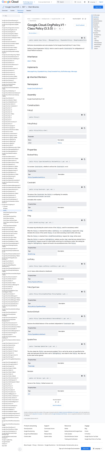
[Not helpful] (85, 19)
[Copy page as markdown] (59, 28)
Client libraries (33, 7)
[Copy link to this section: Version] (34, 371)
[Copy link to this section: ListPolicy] (36, 259)
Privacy (34, 445)
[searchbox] (11, 15)
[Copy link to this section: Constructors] (41, 105)
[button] (10, 205)
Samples (28, 10)
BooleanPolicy (40, 177)
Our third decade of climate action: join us (67, 445)
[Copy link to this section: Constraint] (37, 183)
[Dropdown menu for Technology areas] (35, 2)
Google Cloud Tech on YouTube (93, 439)
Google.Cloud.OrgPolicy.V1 (35, 88)
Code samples (68, 434)
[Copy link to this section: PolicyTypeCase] (41, 287)
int (29, 394)
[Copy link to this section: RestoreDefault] (40, 312)
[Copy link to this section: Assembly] (37, 95)
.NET (23, 7)
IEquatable (40, 71)
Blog (86, 428)
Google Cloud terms (50, 445)
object (29, 61)
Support (46, 431)
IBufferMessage (65, 71)
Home (28, 18)
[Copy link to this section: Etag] (32, 216)
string (30, 210)
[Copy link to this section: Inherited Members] (48, 77)
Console (79, 2)
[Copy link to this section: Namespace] (39, 84)
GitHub (66, 428)
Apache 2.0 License (37, 414)
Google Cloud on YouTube (91, 436)
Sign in (101, 2)
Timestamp (31, 366)
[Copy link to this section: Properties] (39, 150)
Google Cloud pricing (29, 431)
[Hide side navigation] (19, 449)
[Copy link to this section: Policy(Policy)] (38, 124)
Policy (35, 71)
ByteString (31, 254)
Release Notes (48, 434)
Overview (4, 10)
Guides (12, 10)
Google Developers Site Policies (59, 414)
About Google (27, 445)
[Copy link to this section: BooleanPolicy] (39, 155)
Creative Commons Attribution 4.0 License (68, 412)
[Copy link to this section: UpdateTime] (38, 340)
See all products (28, 428)
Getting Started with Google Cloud (73, 431)
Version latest (34, 33)
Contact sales (27, 436)
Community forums (49, 428)
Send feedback (80, 25)
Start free (98, 7)
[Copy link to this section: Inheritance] (39, 57)
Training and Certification (71, 439)
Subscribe (86, 448)
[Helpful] (83, 19)
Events (86, 431)
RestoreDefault (40, 334)
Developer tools (45, 18)
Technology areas (28, 2)
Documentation (36, 18)
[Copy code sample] (84, 38)
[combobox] (64, 1)
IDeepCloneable (52, 71)
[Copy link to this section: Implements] (39, 67)
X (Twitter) (87, 434)
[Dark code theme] (82, 38)
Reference (20, 10)
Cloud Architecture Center (71, 436)
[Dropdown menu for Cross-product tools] (52, 2)
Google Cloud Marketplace (31, 434)
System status (48, 436)
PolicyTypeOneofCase (39, 306)
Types (34, 177)
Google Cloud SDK (12, 7)
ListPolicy (39, 282)
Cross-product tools (44, 2)
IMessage (30, 71)
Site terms (40, 445)
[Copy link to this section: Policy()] (34, 110)
